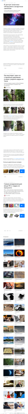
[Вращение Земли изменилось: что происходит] (8, 374)
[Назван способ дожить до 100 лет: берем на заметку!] (19, 374)
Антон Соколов (8, 195)
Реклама (6, 413)
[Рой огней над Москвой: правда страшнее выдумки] (19, 244)
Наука (14, 73)
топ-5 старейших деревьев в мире (19, 158)
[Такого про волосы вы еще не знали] (19, 298)
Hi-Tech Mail (11, 73)
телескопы (11, 41)
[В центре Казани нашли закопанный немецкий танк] (19, 320)
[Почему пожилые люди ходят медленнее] (19, 363)
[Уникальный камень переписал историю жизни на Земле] (19, 287)
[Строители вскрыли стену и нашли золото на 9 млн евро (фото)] (8, 353)
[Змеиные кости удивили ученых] (8, 309)
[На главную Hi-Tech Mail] (4, 1)
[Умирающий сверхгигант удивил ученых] (8, 255)
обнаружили (10, 115)
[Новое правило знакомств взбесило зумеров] (8, 396)
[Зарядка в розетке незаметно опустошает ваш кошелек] (8, 265)
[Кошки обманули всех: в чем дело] (8, 320)
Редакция (10, 413)
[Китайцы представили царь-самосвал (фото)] (19, 309)
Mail (1, 413)
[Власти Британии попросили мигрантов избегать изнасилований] (8, 331)
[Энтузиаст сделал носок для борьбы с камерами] (19, 396)
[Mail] (2, 1)
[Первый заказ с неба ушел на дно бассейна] (8, 342)
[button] (14, 20)
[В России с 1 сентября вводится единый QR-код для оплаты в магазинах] (8, 276)
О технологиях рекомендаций (22, 413)
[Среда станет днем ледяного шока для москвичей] (8, 363)
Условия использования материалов (15, 413)
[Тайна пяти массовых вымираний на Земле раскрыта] (19, 255)
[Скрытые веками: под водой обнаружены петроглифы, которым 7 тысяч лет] (19, 331)
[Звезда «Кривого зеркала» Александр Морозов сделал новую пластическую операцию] (8, 287)
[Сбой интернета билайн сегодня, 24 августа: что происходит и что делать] (8, 407)
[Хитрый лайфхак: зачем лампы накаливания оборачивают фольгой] (19, 342)
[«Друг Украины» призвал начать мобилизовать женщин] (19, 385)
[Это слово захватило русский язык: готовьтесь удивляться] (8, 385)
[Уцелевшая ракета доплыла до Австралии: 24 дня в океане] (8, 244)
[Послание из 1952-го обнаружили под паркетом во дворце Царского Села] (19, 276)
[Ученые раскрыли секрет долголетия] (19, 265)
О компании (3, 413)
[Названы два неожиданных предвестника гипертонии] (19, 407)
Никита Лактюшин (8, 87)
